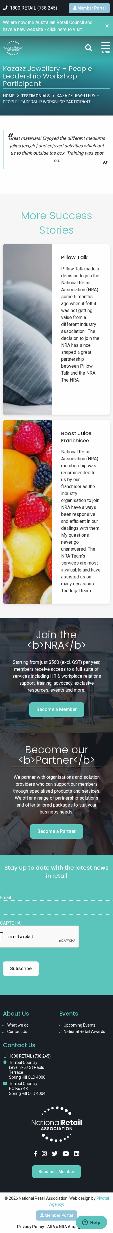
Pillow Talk (74, 257)
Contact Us (17, 1031)
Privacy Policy (30, 1227)
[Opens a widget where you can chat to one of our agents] (91, 1223)
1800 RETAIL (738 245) (30, 1056)
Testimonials (35, 96)
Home (8, 96)
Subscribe (21, 968)
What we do (18, 1025)
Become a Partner (56, 831)
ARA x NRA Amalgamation (71, 1227)
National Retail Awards (84, 1031)
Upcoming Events (80, 1025)
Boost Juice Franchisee (76, 437)
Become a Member (57, 709)
